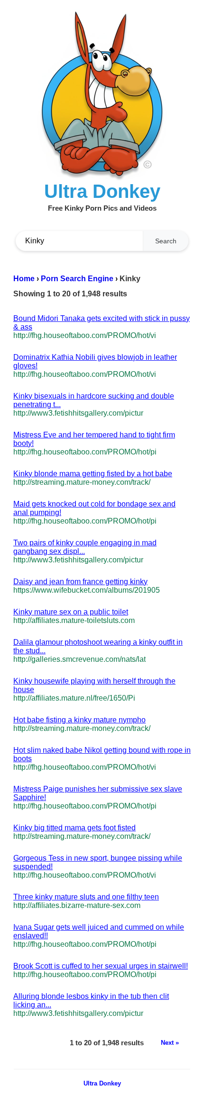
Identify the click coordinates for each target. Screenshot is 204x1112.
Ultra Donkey (102, 1083)
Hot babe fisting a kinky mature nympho (79, 720)
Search (165, 241)
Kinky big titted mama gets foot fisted (74, 828)
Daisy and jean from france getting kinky (80, 582)
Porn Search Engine (77, 279)
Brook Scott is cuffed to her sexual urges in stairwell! (100, 966)
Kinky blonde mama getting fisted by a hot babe (92, 474)
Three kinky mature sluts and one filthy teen (86, 897)
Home (24, 279)
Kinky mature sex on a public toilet (70, 612)
